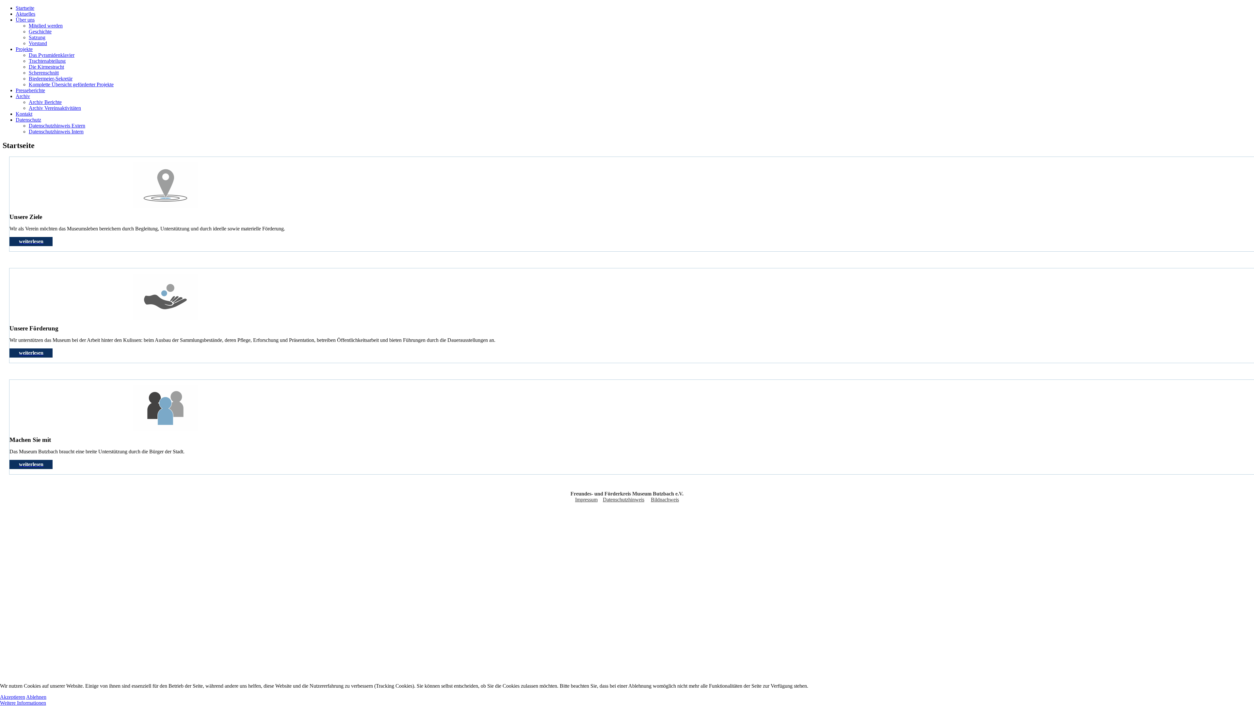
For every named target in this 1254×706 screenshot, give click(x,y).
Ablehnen (36, 697)
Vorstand (38, 43)
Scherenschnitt (44, 73)
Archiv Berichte (45, 102)
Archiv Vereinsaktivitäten (55, 108)
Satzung (37, 37)
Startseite (25, 8)
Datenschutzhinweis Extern (57, 125)
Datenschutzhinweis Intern (56, 131)
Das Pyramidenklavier (51, 55)
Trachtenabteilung (47, 61)
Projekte (24, 49)
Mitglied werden (46, 25)
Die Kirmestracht (46, 67)
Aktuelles (25, 14)
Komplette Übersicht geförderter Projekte (71, 84)
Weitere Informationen (23, 703)
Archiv (23, 96)
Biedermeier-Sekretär (50, 78)
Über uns (25, 20)
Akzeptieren (12, 697)
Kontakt (24, 114)
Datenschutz (28, 120)
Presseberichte (30, 90)
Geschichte (40, 31)
